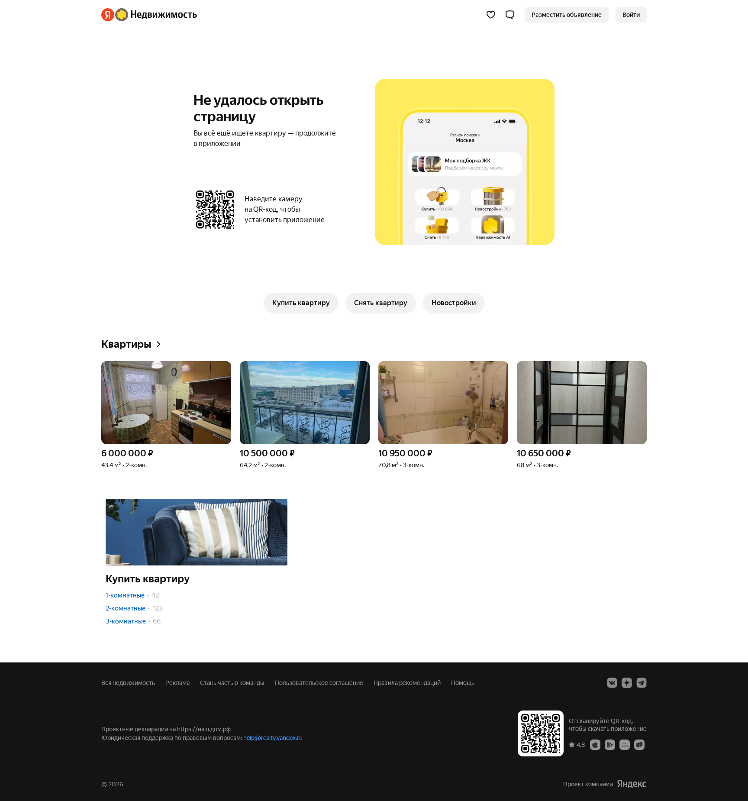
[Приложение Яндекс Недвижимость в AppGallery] (624, 744)
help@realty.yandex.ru (273, 737)
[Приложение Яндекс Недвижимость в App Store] (595, 744)
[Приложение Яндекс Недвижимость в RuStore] (639, 744)
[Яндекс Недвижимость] (149, 14)
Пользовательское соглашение (319, 682)
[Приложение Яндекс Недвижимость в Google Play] (610, 744)
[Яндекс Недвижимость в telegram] (641, 683)
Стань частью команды (232, 682)
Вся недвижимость (128, 682)
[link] (631, 15)
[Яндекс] (631, 784)
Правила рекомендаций (407, 682)
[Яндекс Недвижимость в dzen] (627, 683)
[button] (510, 15)
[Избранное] (491, 15)
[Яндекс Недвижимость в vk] (612, 683)
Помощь (462, 682)
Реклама (177, 682)
